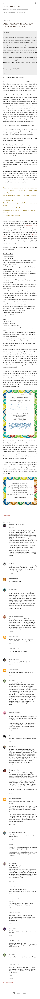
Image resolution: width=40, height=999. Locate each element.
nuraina (11, 746)
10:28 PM (11, 643)
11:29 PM (11, 664)
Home (5, 13)
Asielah (11, 589)
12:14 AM (11, 893)
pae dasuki (12, 659)
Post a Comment (8, 982)
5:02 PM (11, 827)
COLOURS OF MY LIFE (11, 6)
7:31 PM (11, 573)
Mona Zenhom (13, 736)
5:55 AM (11, 707)
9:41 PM (11, 611)
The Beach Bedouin (15, 525)
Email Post (11, 513)
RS (9, 563)
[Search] (36, 3)
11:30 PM (11, 923)
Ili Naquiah (12, 770)
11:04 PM (11, 654)
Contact (22, 13)
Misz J (10, 928)
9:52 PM (11, 631)
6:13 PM (11, 839)
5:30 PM (11, 959)
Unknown (12, 636)
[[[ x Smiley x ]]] (13, 798)
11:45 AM (11, 741)
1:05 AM (11, 675)
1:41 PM (10, 793)
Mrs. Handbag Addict (15, 832)
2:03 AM (11, 949)
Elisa (10, 680)
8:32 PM (11, 584)
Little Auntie (13, 712)
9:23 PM (11, 907)
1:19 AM (10, 935)
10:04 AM (11, 881)
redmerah (12, 578)
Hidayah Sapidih (14, 616)
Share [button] (4, 513)
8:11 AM (10, 858)
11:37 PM (11, 978)
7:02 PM (11, 558)
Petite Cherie (13, 913)
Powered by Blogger (21, 993)
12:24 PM (11, 765)
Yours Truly (13, 13)
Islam (8, 515)
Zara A (11, 863)
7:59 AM (11, 730)
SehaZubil (12, 670)
